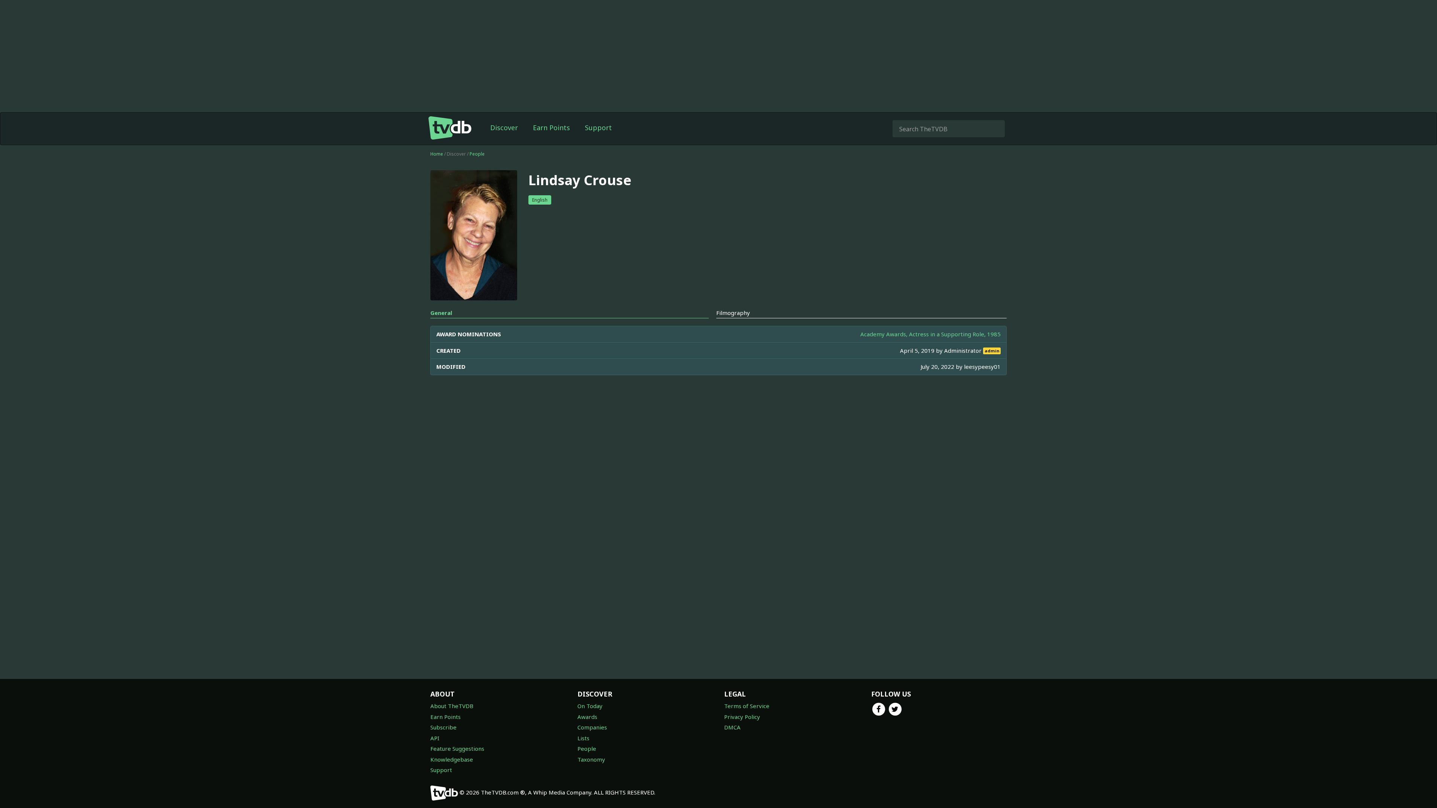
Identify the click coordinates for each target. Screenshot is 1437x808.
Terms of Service (746, 706)
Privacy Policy (742, 716)
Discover (504, 127)
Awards (587, 716)
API (434, 738)
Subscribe (443, 727)
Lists (583, 738)
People (477, 154)
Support (598, 127)
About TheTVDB (451, 706)
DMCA (732, 727)
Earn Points (551, 127)
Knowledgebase (451, 759)
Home (436, 154)
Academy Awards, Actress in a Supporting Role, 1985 (930, 334)
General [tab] (441, 312)
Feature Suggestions (457, 748)
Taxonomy (591, 759)
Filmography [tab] (733, 312)
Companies (592, 727)
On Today (589, 706)
